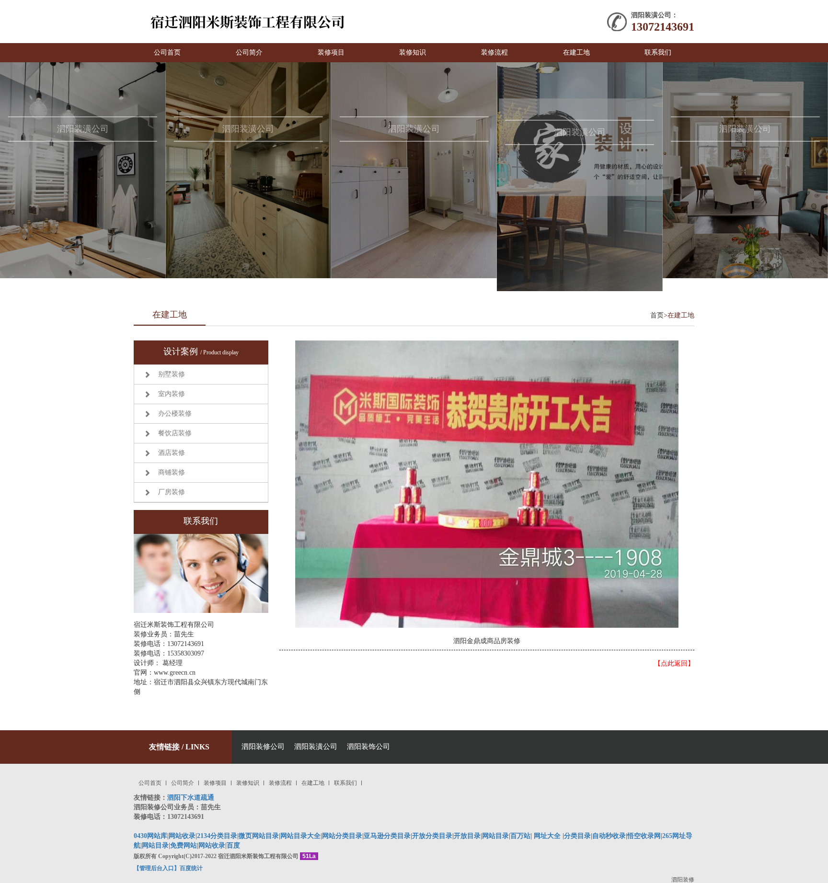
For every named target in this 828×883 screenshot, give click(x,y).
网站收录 (182, 835)
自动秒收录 (609, 835)
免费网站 (183, 845)
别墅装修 (171, 374)
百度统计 (191, 868)
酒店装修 (171, 452)
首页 (657, 315)
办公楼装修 (175, 413)
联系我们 (657, 52)
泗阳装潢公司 (315, 746)
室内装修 (171, 393)
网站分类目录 (342, 835)
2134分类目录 (217, 835)
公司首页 (167, 52)
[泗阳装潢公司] (83, 169)
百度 (233, 845)
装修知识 (412, 52)
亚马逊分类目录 (387, 835)
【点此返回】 (674, 663)
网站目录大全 (300, 835)
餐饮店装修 (175, 433)
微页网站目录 (259, 835)
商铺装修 (171, 472)
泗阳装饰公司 (368, 746)
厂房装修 (171, 492)
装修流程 (494, 52)
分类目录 (577, 835)
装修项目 (331, 52)
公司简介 (249, 52)
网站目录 (155, 845)
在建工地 (576, 52)
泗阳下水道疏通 (190, 797)
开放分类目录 (432, 835)
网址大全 (546, 835)
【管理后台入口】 (157, 868)
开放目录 (467, 835)
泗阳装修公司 (263, 746)
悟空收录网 (644, 835)
